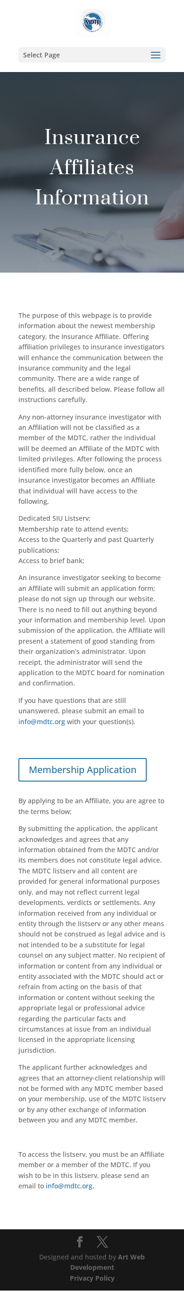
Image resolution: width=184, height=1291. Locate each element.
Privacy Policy (92, 1278)
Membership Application (82, 769)
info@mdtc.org (41, 721)
